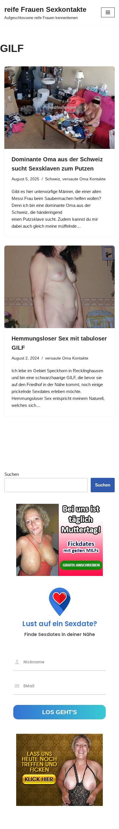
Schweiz (52, 179)
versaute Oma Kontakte (84, 179)
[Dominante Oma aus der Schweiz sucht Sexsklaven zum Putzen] (59, 107)
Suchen (11, 474)
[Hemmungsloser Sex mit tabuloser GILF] (59, 287)
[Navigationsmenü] (108, 12)
